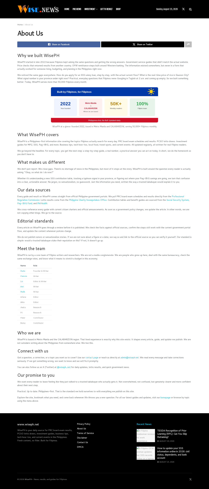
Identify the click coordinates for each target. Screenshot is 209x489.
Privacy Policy (83, 423)
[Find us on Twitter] (183, 9)
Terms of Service (85, 433)
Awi (22, 286)
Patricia (23, 276)
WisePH (28, 479)
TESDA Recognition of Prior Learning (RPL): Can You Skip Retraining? (172, 434)
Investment (89, 9)
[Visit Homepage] (38, 9)
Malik (22, 291)
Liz (21, 281)
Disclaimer (82, 437)
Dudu (22, 271)
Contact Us (82, 442)
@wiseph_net (64, 367)
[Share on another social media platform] (188, 44)
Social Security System (177, 199)
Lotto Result (106, 9)
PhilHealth (42, 203)
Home (66, 9)
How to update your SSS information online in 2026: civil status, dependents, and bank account (173, 453)
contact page (92, 357)
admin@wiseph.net (130, 357)
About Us (29, 24)
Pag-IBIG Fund (24, 203)
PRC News (77, 9)
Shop (118, 9)
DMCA (80, 446)
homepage (165, 397)
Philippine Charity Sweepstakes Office (88, 199)
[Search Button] (190, 9)
